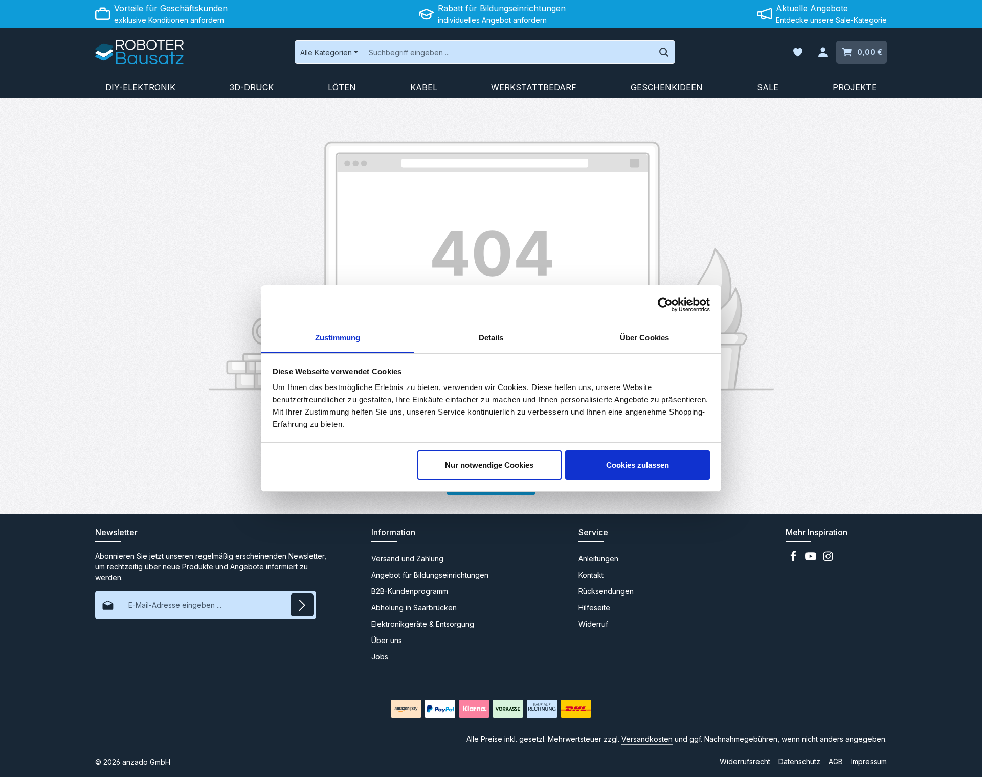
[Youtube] (811, 559)
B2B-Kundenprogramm (409, 591)
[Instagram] (828, 559)
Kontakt (591, 574)
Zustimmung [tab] (338, 337)
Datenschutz (799, 761)
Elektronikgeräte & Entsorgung (422, 624)
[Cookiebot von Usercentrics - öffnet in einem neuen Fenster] (665, 304)
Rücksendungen (606, 591)
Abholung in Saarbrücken (414, 607)
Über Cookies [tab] (644, 337)
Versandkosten (647, 739)
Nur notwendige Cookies (489, 465)
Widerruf (593, 624)
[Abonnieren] (302, 604)
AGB (836, 761)
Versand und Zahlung (407, 558)
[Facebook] (794, 559)
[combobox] (508, 52)
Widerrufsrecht (745, 761)
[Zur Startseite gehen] (139, 52)
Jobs (379, 656)
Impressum (869, 761)
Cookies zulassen (637, 465)
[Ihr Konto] (822, 52)
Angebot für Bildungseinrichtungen (429, 574)
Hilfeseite (594, 607)
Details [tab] (491, 337)
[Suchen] (664, 52)
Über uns (386, 640)
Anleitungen (598, 558)
